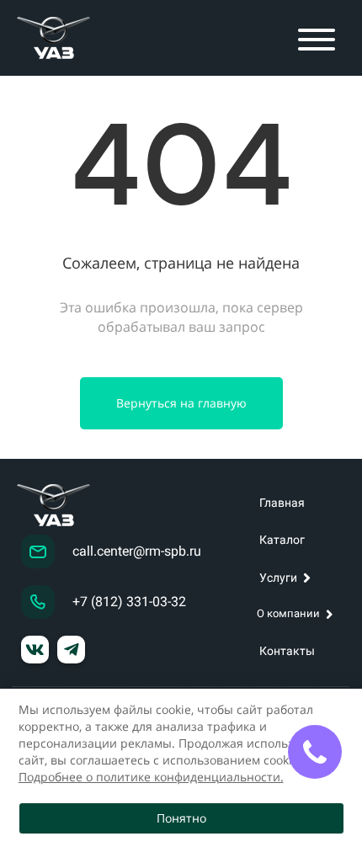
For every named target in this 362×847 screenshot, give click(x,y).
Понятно (181, 818)
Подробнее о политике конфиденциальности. (151, 777)
